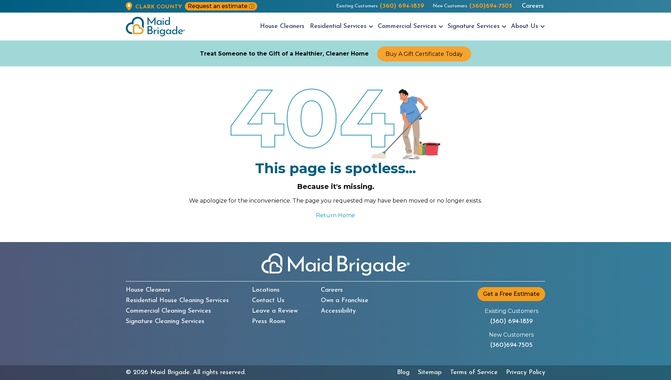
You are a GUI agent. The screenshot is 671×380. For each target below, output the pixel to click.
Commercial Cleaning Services (168, 311)
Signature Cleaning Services (165, 322)
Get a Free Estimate (511, 294)
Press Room (269, 322)
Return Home (335, 215)
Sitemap (430, 373)
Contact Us (268, 301)
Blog (403, 373)
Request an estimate (217, 6)
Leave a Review (275, 311)
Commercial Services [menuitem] (407, 26)
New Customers (472, 6)
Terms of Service (474, 373)
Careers (533, 6)
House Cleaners (148, 290)
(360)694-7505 (511, 345)
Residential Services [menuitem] (338, 26)
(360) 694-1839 (511, 322)
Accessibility (338, 311)
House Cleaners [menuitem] (282, 26)
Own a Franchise (344, 301)
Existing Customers (380, 6)
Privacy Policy (525, 373)
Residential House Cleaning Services (177, 301)
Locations (266, 290)
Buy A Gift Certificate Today (424, 54)
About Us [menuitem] (524, 26)
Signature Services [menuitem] (474, 26)
